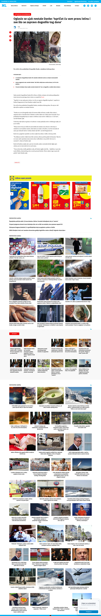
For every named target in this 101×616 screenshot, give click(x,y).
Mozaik (58, 5)
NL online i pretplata (93, 1)
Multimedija (67, 5)
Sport (44, 5)
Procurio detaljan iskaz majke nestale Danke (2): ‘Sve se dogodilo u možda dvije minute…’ (38, 87)
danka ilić (17, 162)
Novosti (24, 5)
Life (51, 5)
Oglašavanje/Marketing (80, 1)
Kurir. (43, 97)
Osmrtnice (69, 1)
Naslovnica (14, 5)
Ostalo (77, 5)
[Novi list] (4, 5)
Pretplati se (88, 611)
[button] (89, 194)
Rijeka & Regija (34, 5)
